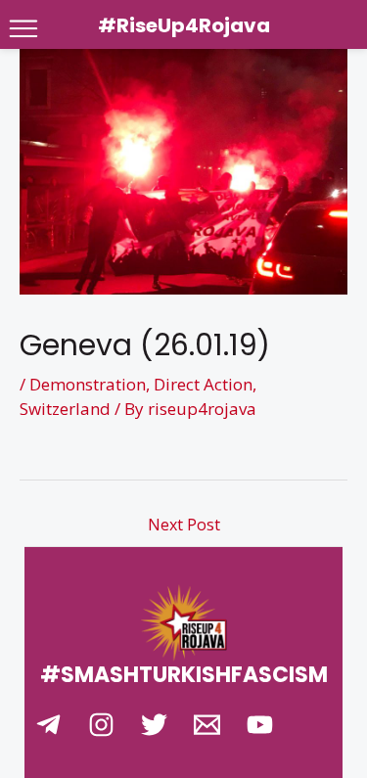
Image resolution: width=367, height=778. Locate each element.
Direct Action (203, 384)
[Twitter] (154, 725)
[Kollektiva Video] (260, 725)
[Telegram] (48, 725)
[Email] (207, 725)
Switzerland (65, 408)
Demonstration (87, 384)
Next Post (184, 524)
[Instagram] (101, 725)
